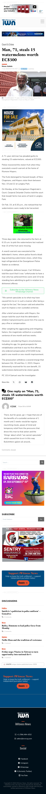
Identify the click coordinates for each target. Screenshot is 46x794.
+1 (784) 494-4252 (24, 734)
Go (41, 519)
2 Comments (7, 631)
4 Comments (7, 617)
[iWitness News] (23, 715)
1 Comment (7, 643)
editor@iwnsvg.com (24, 739)
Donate (22, 582)
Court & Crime (8, 44)
